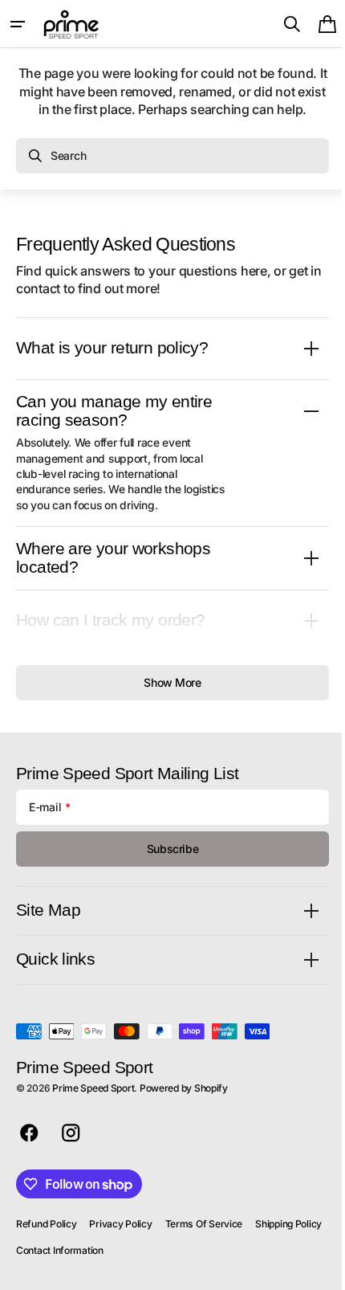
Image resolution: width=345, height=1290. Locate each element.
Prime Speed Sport (93, 1088)
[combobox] (172, 155)
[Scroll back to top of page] (314, 1271)
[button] (17, 24)
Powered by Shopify (184, 1088)
